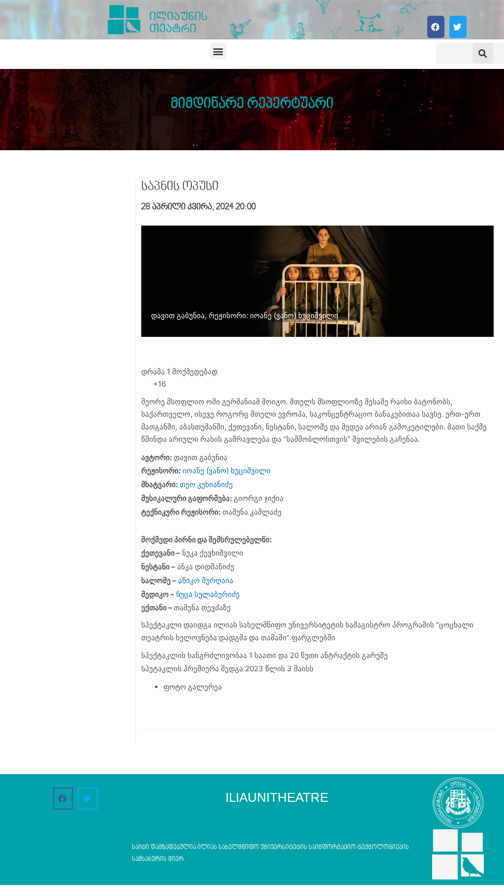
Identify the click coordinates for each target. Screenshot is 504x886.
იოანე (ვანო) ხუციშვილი (227, 470)
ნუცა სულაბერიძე (208, 594)
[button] (435, 27)
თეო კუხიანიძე (206, 484)
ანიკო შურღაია (205, 580)
